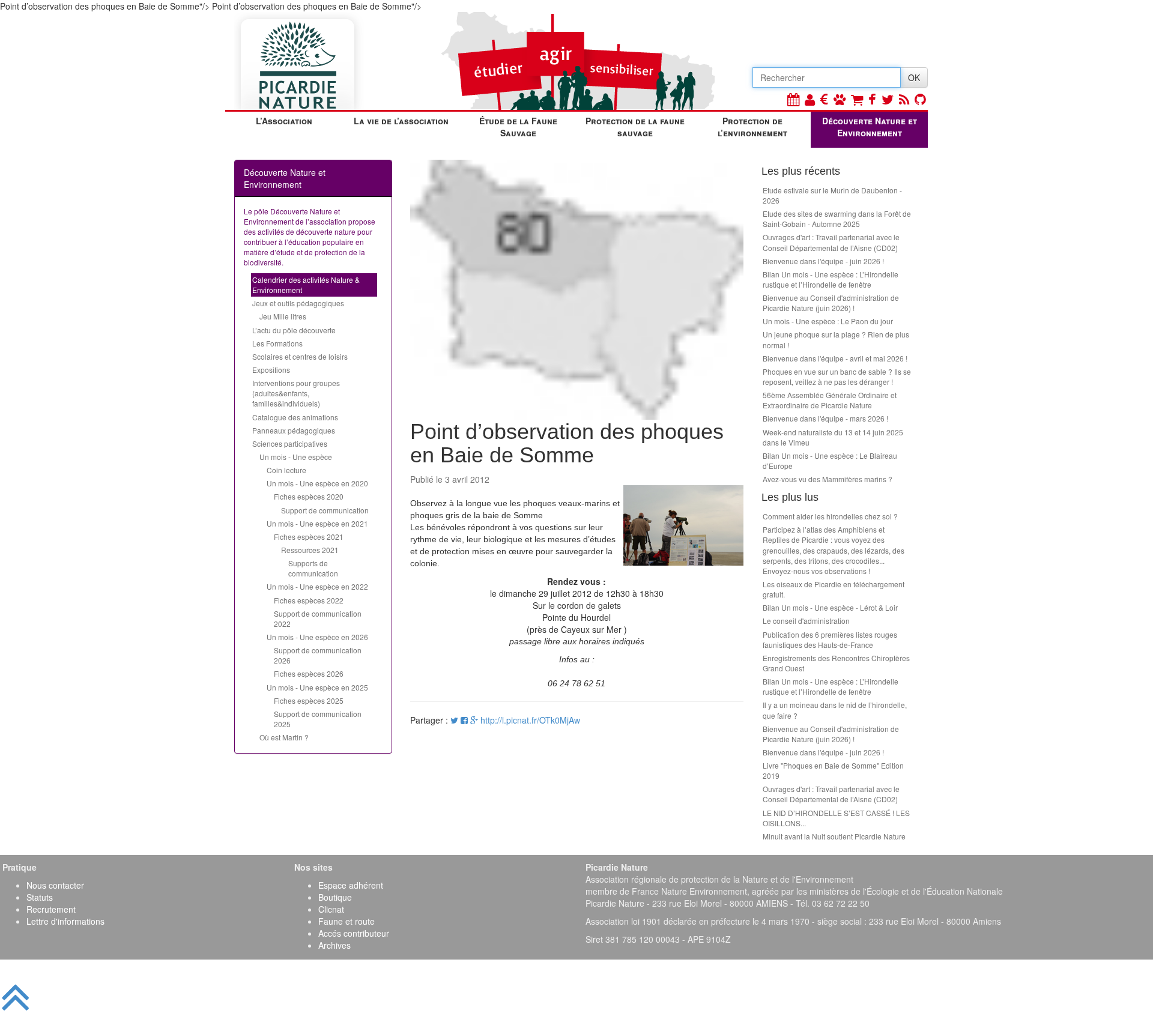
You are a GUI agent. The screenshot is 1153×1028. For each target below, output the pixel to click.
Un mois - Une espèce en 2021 (317, 523)
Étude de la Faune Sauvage (518, 127)
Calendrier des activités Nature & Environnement (306, 284)
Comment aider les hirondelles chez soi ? (830, 516)
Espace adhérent (350, 885)
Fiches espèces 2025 (308, 700)
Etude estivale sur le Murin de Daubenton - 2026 (832, 195)
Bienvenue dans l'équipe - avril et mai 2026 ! (835, 358)
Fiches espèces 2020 (308, 496)
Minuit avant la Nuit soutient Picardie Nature (834, 836)
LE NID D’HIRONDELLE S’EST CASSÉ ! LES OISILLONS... (836, 818)
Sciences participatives (289, 443)
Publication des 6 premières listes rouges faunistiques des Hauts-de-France (830, 639)
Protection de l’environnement (752, 127)
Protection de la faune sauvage (635, 127)
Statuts (39, 897)
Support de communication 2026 (318, 655)
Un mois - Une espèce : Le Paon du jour (828, 321)
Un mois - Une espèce (295, 457)
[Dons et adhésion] (824, 98)
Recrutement (51, 909)
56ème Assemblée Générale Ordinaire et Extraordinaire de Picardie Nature (830, 400)
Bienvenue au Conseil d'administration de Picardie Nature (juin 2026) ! (831, 302)
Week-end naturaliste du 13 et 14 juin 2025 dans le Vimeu (833, 437)
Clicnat (331, 909)
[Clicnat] (840, 98)
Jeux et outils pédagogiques (298, 303)
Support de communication (325, 510)
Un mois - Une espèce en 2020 (317, 483)
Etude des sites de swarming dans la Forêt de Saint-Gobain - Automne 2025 (837, 218)
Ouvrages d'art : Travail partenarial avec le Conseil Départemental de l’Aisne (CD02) (831, 242)
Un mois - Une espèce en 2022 (317, 586)
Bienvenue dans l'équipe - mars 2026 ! (825, 418)
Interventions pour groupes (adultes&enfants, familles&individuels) (296, 393)
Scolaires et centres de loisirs (300, 356)
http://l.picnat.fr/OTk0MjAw (530, 720)
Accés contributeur (353, 933)
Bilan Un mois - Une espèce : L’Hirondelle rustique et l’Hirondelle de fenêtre (830, 279)
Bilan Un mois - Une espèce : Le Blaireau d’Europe (830, 460)
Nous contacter (55, 885)
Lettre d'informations (65, 921)
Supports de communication (313, 568)
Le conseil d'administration (806, 620)
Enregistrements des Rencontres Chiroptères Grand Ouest (836, 663)
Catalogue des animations (295, 417)
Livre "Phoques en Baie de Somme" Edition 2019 (833, 770)
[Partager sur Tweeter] (455, 720)
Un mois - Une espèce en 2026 (317, 637)
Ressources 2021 (310, 550)
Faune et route (346, 921)
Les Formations (277, 343)
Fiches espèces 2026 (308, 673)
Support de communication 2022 (318, 618)
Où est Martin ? (284, 737)
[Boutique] (857, 98)
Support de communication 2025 (318, 719)
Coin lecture (286, 470)
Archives (334, 945)
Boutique (335, 897)
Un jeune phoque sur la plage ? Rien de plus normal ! (836, 339)
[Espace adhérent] (810, 98)
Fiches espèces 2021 (308, 536)
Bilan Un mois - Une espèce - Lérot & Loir (830, 607)
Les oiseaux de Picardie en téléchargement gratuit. (833, 589)
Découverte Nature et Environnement (869, 127)
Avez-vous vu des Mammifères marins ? (827, 479)
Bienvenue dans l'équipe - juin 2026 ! (823, 261)
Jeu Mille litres (282, 316)
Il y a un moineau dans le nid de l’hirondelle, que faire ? (835, 710)
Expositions (271, 369)
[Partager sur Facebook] (464, 720)
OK (914, 77)
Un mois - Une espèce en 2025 (317, 687)
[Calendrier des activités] (793, 98)
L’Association (284, 121)
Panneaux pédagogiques (293, 430)
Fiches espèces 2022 (308, 600)
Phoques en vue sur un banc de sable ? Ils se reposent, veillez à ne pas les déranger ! (837, 376)
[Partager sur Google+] (474, 720)
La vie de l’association (401, 121)
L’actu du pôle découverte (294, 330)
